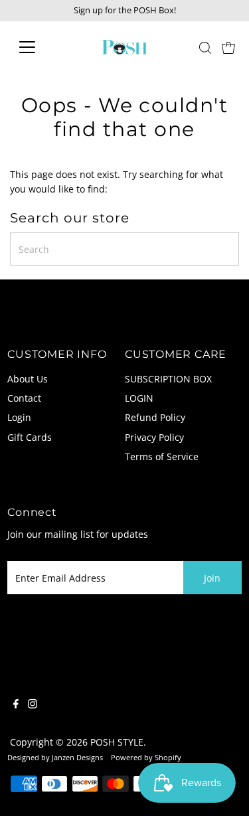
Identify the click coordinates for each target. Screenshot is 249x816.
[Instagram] (33, 705)
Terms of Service (162, 456)
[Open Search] (205, 47)
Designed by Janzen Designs (55, 757)
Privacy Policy (154, 437)
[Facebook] (16, 705)
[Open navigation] (37, 47)
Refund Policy (155, 417)
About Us (27, 378)
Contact (24, 398)
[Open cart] (228, 47)
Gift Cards (29, 437)
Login (19, 417)
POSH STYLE (116, 742)
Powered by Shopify (146, 757)
